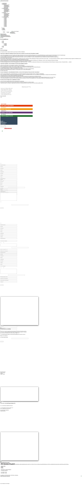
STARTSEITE (4, 3)
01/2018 (5, 17)
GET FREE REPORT (8, 128)
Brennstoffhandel (6, 6)
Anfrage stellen (3, 466)
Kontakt (2, 467)
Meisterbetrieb (6, 5)
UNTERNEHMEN (5, 8)
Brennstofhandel (6, 15)
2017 (3, 41)
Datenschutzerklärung (5, 203)
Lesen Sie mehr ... (3, 410)
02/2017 (5, 18)
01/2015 (5, 24)
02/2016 (5, 21)
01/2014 (5, 26)
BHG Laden (6, 7)
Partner (1, 476)
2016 (3, 42)
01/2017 (5, 19)
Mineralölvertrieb (6, 9)
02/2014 (5, 25)
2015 (3, 46)
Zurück (1, 48)
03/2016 (5, 20)
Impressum (8, 476)
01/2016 (5, 45)
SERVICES (4, 12)
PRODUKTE (4, 4)
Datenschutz (5, 476)
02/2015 (5, 23)
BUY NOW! (3, 96)
